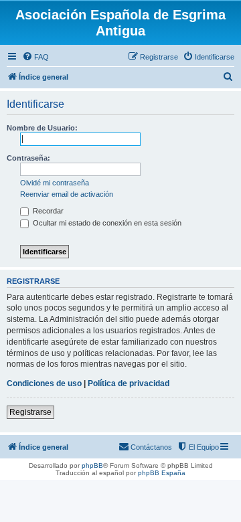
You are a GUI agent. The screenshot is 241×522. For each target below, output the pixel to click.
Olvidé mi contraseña (54, 183)
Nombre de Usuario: (42, 128)
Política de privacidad (128, 383)
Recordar (47, 211)
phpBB (92, 465)
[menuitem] (35, 57)
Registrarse (30, 412)
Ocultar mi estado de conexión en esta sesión (106, 223)
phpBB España (161, 472)
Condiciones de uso (44, 383)
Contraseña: (28, 158)
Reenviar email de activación (66, 194)
